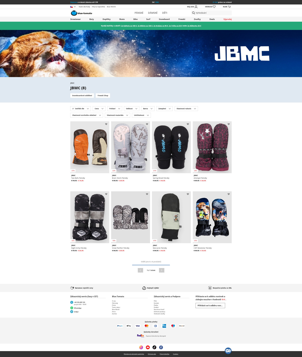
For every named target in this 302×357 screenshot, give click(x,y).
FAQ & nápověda (98, 7)
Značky (197, 19)
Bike (135, 19)
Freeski (181, 19)
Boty (91, 19)
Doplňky (107, 19)
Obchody (115, 303)
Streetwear (75, 19)
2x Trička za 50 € (175, 26)
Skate (122, 19)
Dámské (152, 12)
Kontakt (156, 303)
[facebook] (161, 347)
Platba (156, 305)
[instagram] (141, 347)
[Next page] (161, 270)
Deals (212, 19)
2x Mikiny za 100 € (145, 26)
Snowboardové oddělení (82, 95)
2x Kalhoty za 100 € (129, 26)
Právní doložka (164, 354)
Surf (148, 19)
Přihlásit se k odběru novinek (211, 305)
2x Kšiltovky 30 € (194, 26)
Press (114, 312)
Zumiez (114, 314)
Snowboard (164, 19)
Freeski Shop (103, 95)
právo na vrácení (222, 2)
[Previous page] (140, 270)
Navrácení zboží (159, 309)
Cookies (175, 354)
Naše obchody (84, 7)
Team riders (116, 307)
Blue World (111, 7)
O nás (114, 301)
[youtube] (148, 347)
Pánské (139, 12)
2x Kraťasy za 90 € (160, 26)
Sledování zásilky (159, 314)
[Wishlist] (107, 123)
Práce (114, 305)
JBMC (72, 83)
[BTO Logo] (96, 13)
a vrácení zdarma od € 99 (84, 2)
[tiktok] (154, 347)
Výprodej (227, 19)
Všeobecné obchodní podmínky (134, 354)
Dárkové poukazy (159, 312)
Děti (164, 12)
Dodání (156, 307)
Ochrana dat (152, 354)
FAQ (155, 301)
